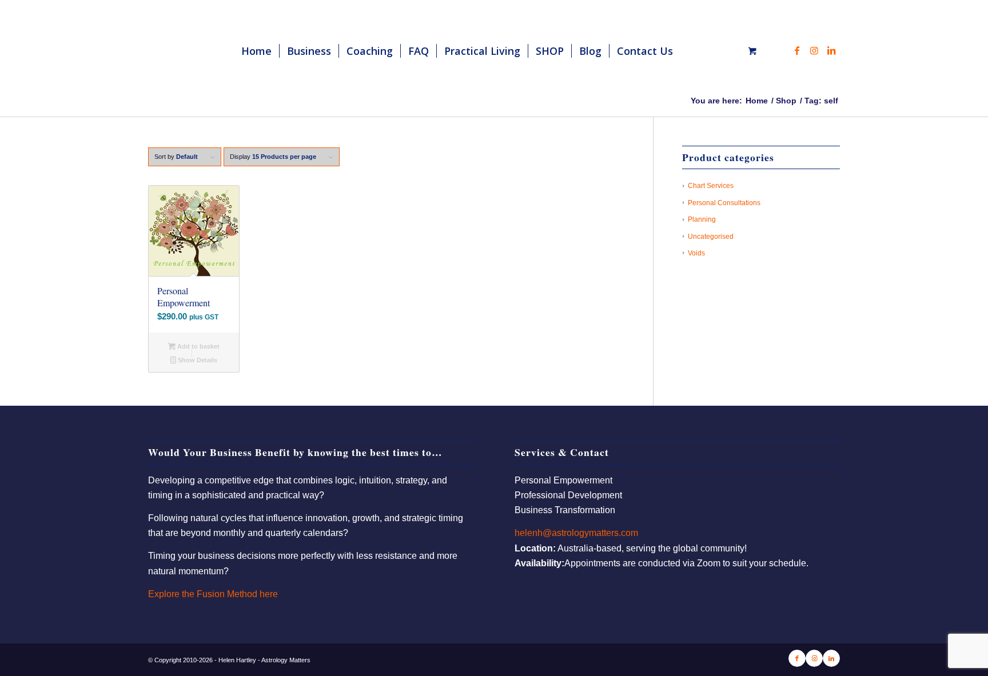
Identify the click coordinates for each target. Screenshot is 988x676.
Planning (702, 219)
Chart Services (711, 186)
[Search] (691, 51)
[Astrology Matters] (220, 51)
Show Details (196, 360)
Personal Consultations (724, 203)
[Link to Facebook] (797, 50)
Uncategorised (711, 237)
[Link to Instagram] (814, 50)
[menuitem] (256, 51)
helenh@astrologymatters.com (576, 533)
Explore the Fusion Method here (213, 594)
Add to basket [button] (198, 346)
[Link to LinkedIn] (831, 50)
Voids (696, 253)
